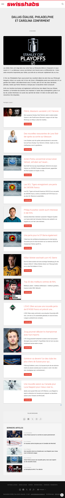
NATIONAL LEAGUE (12, 485)
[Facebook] (28, 419)
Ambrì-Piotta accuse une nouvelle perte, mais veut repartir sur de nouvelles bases (40, 461)
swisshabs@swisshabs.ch (38, 494)
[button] (2, 4)
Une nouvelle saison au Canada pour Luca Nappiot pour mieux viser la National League (41, 452)
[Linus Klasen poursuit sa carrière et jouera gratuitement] (14, 434)
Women (30, 485)
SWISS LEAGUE (23, 485)
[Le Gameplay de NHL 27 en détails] (14, 468)
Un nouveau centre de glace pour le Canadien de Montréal (40, 443)
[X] (32, 419)
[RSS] (40, 419)
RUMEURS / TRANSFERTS (50, 485)
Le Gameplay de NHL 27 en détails (33, 469)
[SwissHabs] (23, 4)
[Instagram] (36, 419)
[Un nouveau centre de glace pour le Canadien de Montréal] (14, 443)
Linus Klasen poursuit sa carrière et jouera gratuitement (39, 435)
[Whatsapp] (24, 419)
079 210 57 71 (58, 494)
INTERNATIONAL (38, 485)
